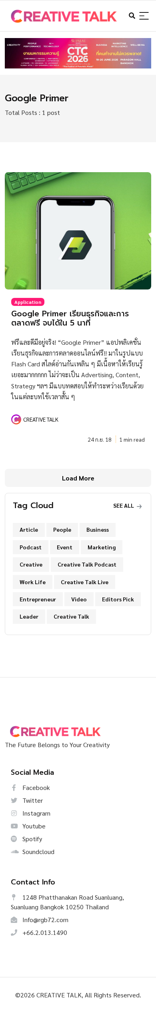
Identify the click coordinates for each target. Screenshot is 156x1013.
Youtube (33, 826)
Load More (78, 478)
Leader (29, 616)
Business (97, 529)
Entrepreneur (38, 599)
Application (27, 302)
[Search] (144, 16)
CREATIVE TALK (40, 419)
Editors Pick (118, 599)
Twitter (32, 800)
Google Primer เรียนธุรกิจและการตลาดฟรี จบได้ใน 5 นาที (70, 318)
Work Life (33, 581)
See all (124, 505)
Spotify (31, 838)
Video (79, 599)
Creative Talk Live (84, 581)
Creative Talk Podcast (87, 564)
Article (29, 529)
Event (64, 547)
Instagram (35, 813)
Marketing (102, 547)
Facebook (35, 787)
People (62, 529)
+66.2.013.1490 (44, 932)
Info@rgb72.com (44, 919)
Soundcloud (37, 851)
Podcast (31, 547)
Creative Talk (71, 616)
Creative (31, 564)
